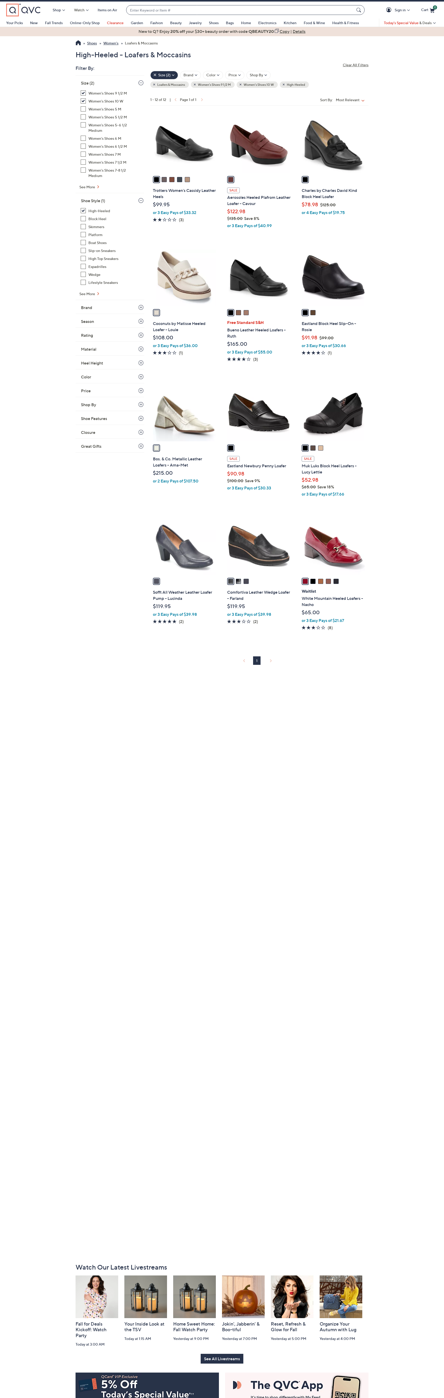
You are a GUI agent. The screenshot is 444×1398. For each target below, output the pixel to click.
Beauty (176, 23)
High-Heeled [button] (295, 85)
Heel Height (92, 363)
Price (86, 390)
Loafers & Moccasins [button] (171, 85)
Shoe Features (94, 418)
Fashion (156, 23)
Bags (230, 23)
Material (88, 349)
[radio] (156, 179)
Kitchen (290, 23)
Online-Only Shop (85, 23)
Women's (110, 43)
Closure (88, 432)
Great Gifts (91, 446)
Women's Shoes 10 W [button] (258, 85)
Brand (86, 307)
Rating (87, 335)
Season (87, 321)
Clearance (115, 23)
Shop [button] (57, 10)
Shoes (214, 23)
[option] (222, 31)
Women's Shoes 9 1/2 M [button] (214, 85)
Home (246, 23)
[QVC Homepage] (78, 43)
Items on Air (107, 10)
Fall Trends (54, 23)
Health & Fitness (345, 23)
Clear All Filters (355, 65)
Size (87, 83)
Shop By (88, 404)
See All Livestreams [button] (222, 1358)
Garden (137, 23)
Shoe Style (93, 200)
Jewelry (195, 23)
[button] (389, 10)
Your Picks (14, 23)
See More (87, 187)
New (34, 23)
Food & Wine (314, 23)
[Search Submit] (359, 10)
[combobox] (240, 10)
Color (86, 376)
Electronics (267, 23)
